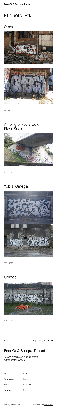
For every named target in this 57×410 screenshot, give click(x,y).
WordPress (48, 404)
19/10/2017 (8, 110)
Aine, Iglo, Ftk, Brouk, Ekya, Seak (21, 126)
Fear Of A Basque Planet (17, 4)
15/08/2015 (8, 320)
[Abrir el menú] (51, 4)
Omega (10, 27)
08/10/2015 (8, 263)
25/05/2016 (8, 172)
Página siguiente (43, 340)
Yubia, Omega (16, 186)
